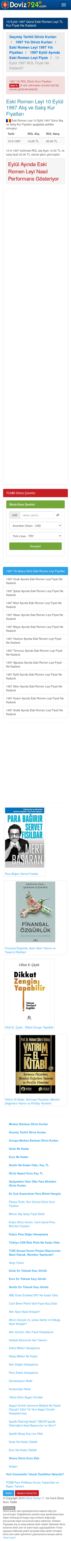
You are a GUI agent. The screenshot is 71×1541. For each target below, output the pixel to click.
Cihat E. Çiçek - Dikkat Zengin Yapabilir (29, 1027)
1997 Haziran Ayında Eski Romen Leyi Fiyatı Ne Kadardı (33, 640)
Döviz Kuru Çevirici (22, 504)
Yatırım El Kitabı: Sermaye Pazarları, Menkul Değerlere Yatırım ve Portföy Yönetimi (32, 1101)
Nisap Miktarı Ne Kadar (23, 1356)
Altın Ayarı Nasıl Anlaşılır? (24, 1312)
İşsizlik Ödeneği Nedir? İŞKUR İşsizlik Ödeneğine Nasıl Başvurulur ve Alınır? (32, 1423)
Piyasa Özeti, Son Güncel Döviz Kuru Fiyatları (32, 1204)
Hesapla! (35, 546)
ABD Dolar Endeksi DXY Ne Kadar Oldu (33, 1295)
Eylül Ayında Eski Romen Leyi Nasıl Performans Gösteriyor (33, 171)
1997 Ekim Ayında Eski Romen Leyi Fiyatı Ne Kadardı (34, 688)
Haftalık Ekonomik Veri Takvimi (28, 1340)
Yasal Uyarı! (9, 1537)
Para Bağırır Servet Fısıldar (21, 874)
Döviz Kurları (33, 1498)
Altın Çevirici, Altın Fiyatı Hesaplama (31, 1332)
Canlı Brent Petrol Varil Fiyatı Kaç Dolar (33, 1303)
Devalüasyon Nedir (21, 1381)
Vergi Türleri (16, 1263)
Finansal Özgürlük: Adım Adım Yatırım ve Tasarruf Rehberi (30, 950)
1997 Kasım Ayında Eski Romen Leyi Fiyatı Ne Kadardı (35, 700)
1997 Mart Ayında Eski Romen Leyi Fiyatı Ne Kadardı (34, 605)
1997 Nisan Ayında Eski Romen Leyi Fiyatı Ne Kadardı (34, 617)
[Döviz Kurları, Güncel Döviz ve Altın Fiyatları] (24, 4)
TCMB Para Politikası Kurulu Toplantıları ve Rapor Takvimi (32, 1484)
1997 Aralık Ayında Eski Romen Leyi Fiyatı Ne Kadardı (34, 712)
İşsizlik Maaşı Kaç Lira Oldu (26, 1433)
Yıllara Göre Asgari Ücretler (26, 1397)
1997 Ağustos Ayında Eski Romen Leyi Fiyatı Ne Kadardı (34, 664)
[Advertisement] (35, 336)
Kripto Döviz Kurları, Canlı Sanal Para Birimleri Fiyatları (32, 1224)
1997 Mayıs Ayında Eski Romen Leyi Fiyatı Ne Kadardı (34, 629)
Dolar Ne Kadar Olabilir (23, 1442)
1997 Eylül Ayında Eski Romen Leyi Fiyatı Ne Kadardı (34, 676)
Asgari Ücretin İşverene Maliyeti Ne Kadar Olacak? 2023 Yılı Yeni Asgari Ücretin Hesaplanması (35, 1409)
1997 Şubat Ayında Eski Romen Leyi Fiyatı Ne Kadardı (34, 593)
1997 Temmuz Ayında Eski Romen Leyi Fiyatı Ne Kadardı (34, 652)
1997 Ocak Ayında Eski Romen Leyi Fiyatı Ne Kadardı (34, 581)
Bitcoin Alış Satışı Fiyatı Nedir (27, 1214)
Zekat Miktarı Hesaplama (24, 1348)
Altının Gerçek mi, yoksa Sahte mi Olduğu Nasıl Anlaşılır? (35, 1322)
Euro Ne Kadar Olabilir (23, 1450)
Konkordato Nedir (20, 1389)
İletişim (13, 1466)
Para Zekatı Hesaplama (23, 1373)
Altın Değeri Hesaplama (23, 1364)
